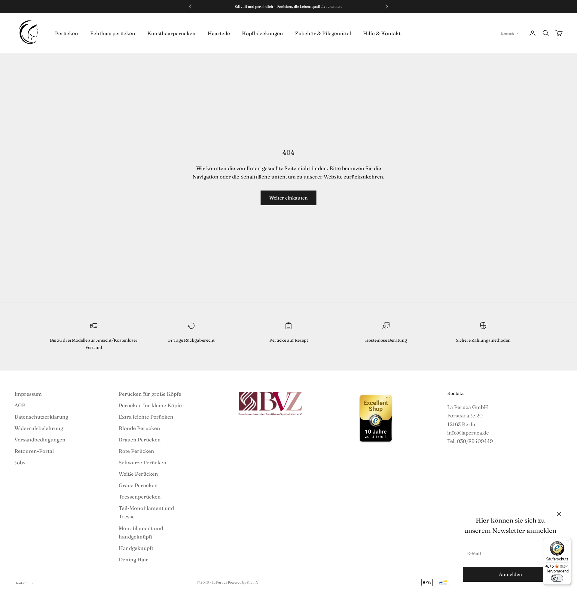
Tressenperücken (140, 496)
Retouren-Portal (34, 451)
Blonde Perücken (139, 428)
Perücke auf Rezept (288, 340)
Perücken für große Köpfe (150, 394)
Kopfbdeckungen (262, 33)
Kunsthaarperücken (171, 33)
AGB (20, 405)
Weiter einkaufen (288, 198)
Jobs (19, 462)
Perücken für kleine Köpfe (150, 405)
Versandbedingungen (40, 439)
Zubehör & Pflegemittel (323, 33)
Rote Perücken (136, 451)
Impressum (28, 394)
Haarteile (219, 33)
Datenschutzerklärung (41, 416)
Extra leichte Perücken (146, 416)
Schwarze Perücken (142, 462)
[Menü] (567, 541)
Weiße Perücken (138, 474)
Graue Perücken (138, 485)
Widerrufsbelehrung (38, 428)
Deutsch (507, 34)
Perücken (66, 33)
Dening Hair (133, 559)
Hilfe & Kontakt (382, 33)
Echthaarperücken (112, 33)
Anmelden (510, 574)
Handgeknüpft (136, 548)
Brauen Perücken (140, 439)
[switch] (557, 578)
